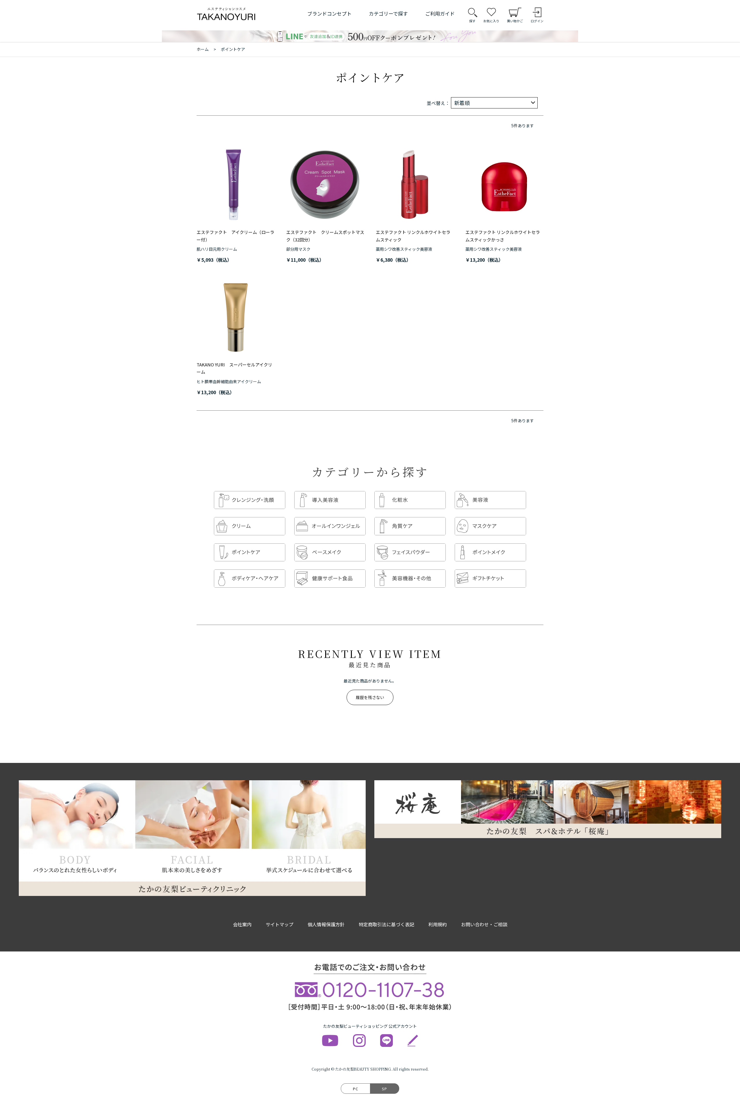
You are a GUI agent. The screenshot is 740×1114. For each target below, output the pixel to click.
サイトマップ (279, 924)
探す (472, 21)
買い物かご (515, 21)
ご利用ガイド (440, 13)
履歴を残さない (370, 697)
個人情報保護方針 (326, 924)
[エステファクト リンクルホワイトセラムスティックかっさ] (504, 185)
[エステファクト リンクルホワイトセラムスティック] (415, 185)
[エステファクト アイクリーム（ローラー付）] (236, 185)
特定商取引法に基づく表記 (386, 924)
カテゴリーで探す (388, 13)
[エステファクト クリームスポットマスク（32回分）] (325, 185)
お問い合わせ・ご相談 (484, 924)
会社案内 (242, 924)
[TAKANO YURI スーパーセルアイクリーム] (236, 317)
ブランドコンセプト (329, 13)
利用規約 (437, 924)
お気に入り (491, 21)
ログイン (537, 21)
